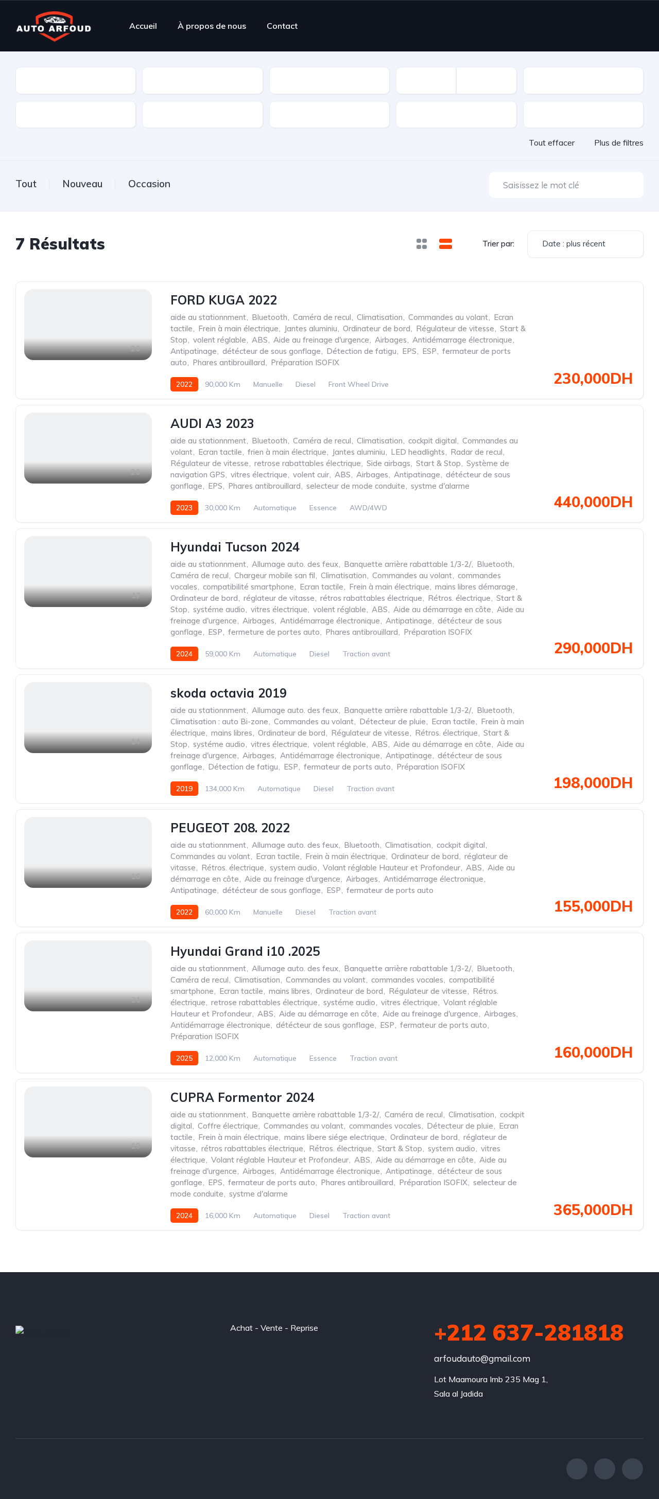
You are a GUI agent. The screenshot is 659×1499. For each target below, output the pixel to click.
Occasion (149, 183)
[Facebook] (576, 1468)
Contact (282, 26)
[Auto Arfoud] (53, 26)
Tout (26, 183)
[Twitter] (604, 1468)
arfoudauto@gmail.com (482, 1358)
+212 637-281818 (528, 1332)
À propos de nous (212, 26)
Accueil (143, 26)
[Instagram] (632, 1468)
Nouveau (82, 183)
